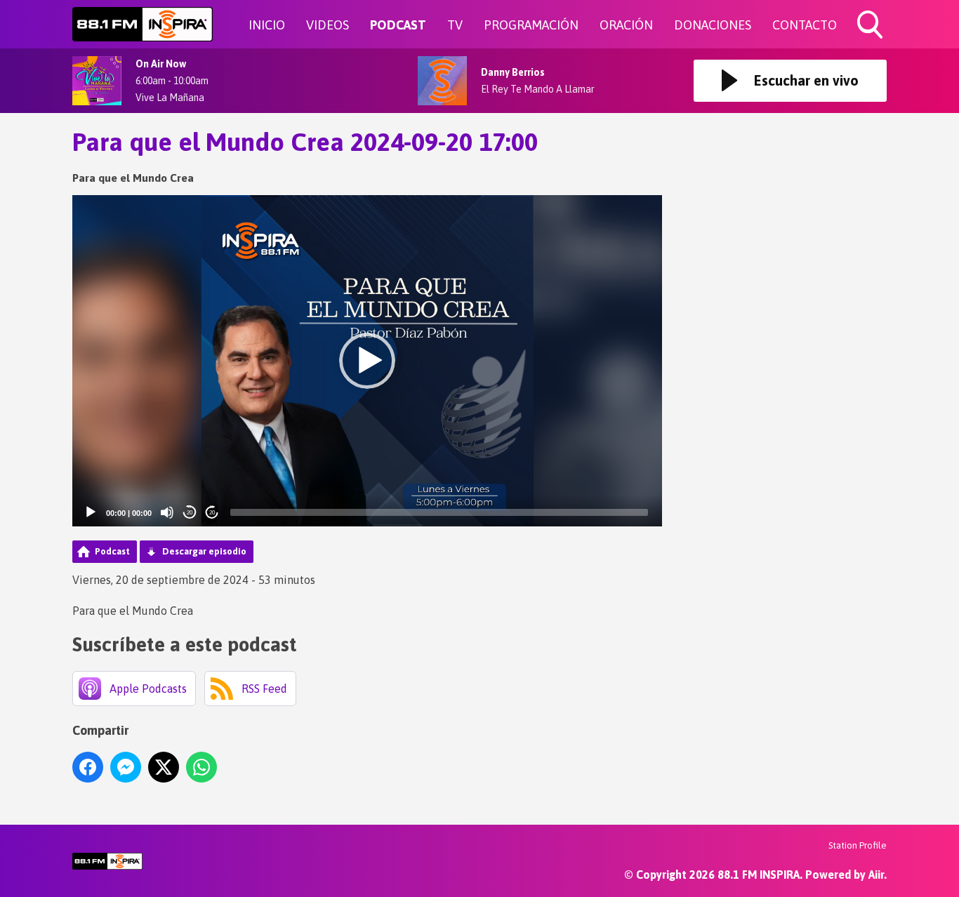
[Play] (91, 512)
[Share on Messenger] (125, 767)
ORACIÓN (626, 25)
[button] (367, 361)
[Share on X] (163, 767)
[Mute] (167, 512)
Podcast (112, 551)
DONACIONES (712, 25)
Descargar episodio (204, 551)
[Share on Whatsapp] (201, 767)
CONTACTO (804, 25)
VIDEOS (327, 25)
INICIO (267, 25)
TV (455, 25)
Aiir (876, 874)
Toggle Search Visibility (871, 40)
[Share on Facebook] (87, 767)
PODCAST (398, 25)
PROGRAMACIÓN (531, 25)
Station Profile (857, 845)
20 (189, 513)
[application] (367, 361)
